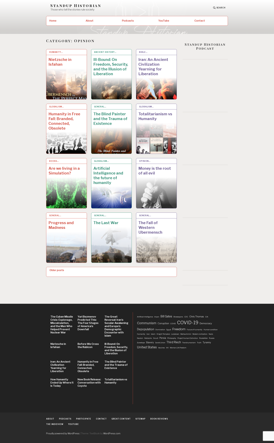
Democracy (206, 323)
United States (147, 347)
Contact (199, 20)
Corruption (163, 323)
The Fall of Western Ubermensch (150, 227)
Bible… (143, 52)
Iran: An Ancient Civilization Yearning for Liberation (153, 66)
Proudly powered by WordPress (62, 433)
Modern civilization (199, 334)
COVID (173, 324)
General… (100, 106)
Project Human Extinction (187, 338)
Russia (211, 338)
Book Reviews (159, 419)
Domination (160, 330)
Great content (121, 419)
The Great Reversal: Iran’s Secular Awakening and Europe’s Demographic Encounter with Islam (116, 326)
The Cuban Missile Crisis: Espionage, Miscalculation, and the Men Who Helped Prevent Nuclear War (61, 324)
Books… (54, 161)
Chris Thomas (196, 316)
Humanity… (56, 52)
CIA (206, 317)
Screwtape (141, 343)
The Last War (105, 222)
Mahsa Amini (185, 334)
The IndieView (54, 424)
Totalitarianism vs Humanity (155, 116)
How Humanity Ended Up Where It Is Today (62, 382)
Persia (163, 338)
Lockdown (175, 334)
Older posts (56, 270)
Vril (167, 348)
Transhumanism (189, 343)
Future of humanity (194, 330)
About (89, 20)
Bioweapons (178, 317)
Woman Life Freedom (178, 348)
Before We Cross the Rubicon (88, 345)
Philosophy (171, 338)
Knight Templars (163, 334)
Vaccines (161, 348)
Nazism (140, 338)
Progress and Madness (61, 225)
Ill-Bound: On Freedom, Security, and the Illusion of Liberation (110, 66)
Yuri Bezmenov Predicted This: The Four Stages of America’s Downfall (88, 323)
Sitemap (140, 419)
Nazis (211, 334)
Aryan (156, 317)
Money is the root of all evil (154, 170)
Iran (148, 334)
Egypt (168, 330)
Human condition (211, 330)
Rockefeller (203, 338)
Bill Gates (166, 316)
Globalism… (56, 106)
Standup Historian (75, 5)
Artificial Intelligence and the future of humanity (108, 175)
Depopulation (145, 329)
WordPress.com (111, 433)
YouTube (163, 20)
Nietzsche (148, 338)
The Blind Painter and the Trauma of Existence (110, 119)
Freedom (179, 329)
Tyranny (207, 342)
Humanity (141, 334)
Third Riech (173, 342)
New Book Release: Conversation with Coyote (89, 382)
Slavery (150, 342)
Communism (146, 323)
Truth (199, 343)
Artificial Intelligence (145, 317)
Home (52, 20)
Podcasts (128, 20)
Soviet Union (160, 343)
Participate (83, 419)
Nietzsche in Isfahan (60, 62)
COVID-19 (187, 322)
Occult (155, 338)
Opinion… (144, 161)
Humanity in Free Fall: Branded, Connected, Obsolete (64, 121)
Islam (153, 334)
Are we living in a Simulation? (64, 170)
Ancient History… (105, 52)
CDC (186, 317)
